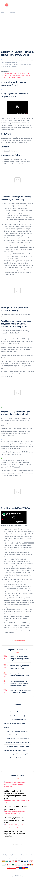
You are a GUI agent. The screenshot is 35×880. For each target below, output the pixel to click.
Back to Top (18, 875)
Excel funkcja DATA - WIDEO (12, 78)
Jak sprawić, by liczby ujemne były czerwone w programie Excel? (14, 820)
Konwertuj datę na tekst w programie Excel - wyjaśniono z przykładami (15, 833)
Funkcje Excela (11, 12)
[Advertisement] (17, 32)
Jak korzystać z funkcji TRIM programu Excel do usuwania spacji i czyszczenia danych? (19, 683)
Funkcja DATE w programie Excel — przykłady (18, 75)
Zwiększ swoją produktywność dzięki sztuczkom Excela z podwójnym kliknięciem (19, 666)
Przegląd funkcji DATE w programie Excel (16, 73)
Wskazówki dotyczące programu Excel (14, 782)
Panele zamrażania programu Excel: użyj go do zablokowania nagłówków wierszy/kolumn (19, 658)
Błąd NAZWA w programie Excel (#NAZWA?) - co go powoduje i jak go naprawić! (15, 723)
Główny (3, 12)
